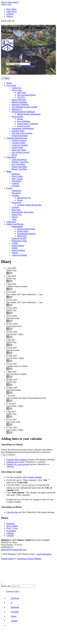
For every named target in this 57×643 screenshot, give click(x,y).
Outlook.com (11, 462)
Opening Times (18, 131)
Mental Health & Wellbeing (23, 112)
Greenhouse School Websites (29, 558)
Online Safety (22, 231)
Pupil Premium (18, 245)
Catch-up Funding (19, 255)
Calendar (15, 186)
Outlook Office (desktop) (16, 459)
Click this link (12, 512)
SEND (14, 248)
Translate (26, 66)
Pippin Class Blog (19, 166)
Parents (9, 188)
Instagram (16, 174)
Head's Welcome (19, 100)
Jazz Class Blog (18, 164)
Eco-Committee (23, 121)
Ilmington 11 (17, 109)
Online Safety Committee (27, 123)
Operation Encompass (26, 233)
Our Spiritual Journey (21, 152)
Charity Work (17, 147)
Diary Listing (17, 178)
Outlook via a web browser (17, 464)
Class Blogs (11, 157)
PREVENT (22, 236)
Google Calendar (34, 477)
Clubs (14, 219)
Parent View (17, 214)
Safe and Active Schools (22, 133)
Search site (5, 586)
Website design (7, 558)
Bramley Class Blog (20, 162)
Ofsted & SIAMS (19, 238)
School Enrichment (20, 135)
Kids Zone (16, 210)
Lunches (15, 195)
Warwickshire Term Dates (22, 212)
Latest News (11, 11)
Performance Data (19, 241)
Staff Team (21, 92)
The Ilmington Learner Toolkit (24, 107)
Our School (11, 85)
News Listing (17, 176)
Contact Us (16, 88)
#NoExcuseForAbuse (26, 229)
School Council (23, 126)
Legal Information (43, 554)
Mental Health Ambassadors (29, 114)
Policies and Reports (14, 224)
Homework (16, 202)
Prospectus (16, 193)
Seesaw (15, 217)
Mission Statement (19, 102)
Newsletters (16, 181)
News (8, 171)
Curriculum (11, 221)
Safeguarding (17, 226)
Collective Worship (20, 145)
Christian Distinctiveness (16, 138)
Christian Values (18, 143)
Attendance (16, 190)
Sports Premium (18, 250)
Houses (20, 119)
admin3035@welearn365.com (13, 549)
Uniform (15, 207)
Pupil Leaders (17, 116)
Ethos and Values (19, 150)
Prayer (14, 155)
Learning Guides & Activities (29, 205)
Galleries (10, 14)
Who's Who (17, 90)
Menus (20, 200)
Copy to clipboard (8, 455)
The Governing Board (26, 95)
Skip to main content (9, 2)
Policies (9, 16)
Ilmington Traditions (20, 104)
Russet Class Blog (19, 169)
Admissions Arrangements (23, 128)
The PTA (21, 97)
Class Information (19, 159)
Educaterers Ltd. (24, 198)
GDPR (14, 243)
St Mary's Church (19, 140)
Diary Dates (11, 9)
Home (9, 83)
